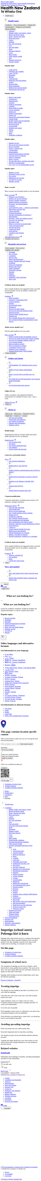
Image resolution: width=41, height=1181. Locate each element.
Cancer (11, 40)
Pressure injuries (18, 887)
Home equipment (14, 86)
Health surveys (13, 515)
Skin (10, 58)
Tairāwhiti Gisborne (15, 270)
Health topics (9, 16)
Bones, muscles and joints (17, 36)
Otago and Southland (15, 265)
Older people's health (15, 56)
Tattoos (11, 130)
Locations (8, 1098)
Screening (12, 206)
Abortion (11, 103)
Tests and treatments (20, 25)
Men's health (13, 54)
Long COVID (13, 73)
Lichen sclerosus (18, 876)
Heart (10, 49)
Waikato (11, 274)
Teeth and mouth (14, 912)
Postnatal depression (15, 213)
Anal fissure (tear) (18, 851)
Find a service (20, 248)
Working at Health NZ (16, 555)
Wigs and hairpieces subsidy (17, 346)
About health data (14, 509)
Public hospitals (14, 298)
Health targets (9, 440)
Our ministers (13, 447)
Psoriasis (15, 889)
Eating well (12, 115)
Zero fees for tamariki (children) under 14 (22, 340)
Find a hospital (10, 248)
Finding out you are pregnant (18, 198)
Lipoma (15, 878)
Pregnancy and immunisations (18, 204)
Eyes (10, 45)
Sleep (10, 133)
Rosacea (15, 890)
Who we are (17, 414)
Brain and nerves (14, 38)
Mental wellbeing (10, 29)
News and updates (10, 1085)
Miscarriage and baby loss (17, 209)
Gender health (13, 119)
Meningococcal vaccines (16, 178)
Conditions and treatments (13, 1080)
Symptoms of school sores (13, 784)
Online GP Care (10, 402)
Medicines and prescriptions (17, 80)
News (7, 459)
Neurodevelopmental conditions (19, 842)
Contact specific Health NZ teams (19, 529)
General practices (14, 302)
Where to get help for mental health (20, 224)
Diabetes (11, 42)
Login (5, 586)
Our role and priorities (16, 418)
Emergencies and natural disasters (19, 117)
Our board (12, 444)
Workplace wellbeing (15, 135)
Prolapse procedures (15, 104)
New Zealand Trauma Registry (18, 518)
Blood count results (15, 97)
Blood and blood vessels (16, 35)
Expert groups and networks (17, 449)
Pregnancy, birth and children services (21, 218)
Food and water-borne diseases (18, 826)
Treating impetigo (10, 786)
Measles (11, 77)
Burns (15, 856)
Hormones (12, 829)
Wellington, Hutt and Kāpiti (17, 277)
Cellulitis (15, 858)
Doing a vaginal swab (15, 148)
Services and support (11, 1101)
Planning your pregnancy (17, 197)
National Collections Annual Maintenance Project (24, 524)
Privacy (7, 1172)
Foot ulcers (16, 865)
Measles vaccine (14, 143)
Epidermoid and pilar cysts (21, 863)
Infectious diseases (14, 51)
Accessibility (9, 1174)
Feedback (8, 296)
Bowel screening (14, 147)
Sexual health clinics (15, 305)
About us (8, 404)
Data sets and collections (16, 507)
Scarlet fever (17, 898)
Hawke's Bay (13, 257)
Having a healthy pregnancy (17, 200)
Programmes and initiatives (17, 419)
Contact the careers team (16, 561)
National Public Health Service (18, 314)
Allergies (11, 31)
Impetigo (15, 872)
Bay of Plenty (13, 254)
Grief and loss (13, 231)
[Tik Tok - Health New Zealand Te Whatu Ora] (2, 1162)
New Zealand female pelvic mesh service (22, 318)
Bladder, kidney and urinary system (20, 33)
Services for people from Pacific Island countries (24, 338)
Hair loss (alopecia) (19, 867)
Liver (10, 835)
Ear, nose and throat (15, 44)
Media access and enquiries (17, 531)
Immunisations (10, 27)
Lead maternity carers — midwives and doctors (23, 207)
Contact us (17, 416)
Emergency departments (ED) (18, 300)
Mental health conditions (16, 840)
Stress (10, 234)
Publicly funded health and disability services (23, 337)
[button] (4, 1068)
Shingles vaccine (14, 181)
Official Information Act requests (19, 533)
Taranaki (11, 272)
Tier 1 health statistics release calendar (21, 513)
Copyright (8, 1176)
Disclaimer (8, 1100)
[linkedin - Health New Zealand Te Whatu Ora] (2, 1117)
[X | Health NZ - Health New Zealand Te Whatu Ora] (2, 1165)
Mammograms (13, 101)
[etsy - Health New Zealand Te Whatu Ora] (20, 1157)
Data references (14, 525)
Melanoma (16, 881)
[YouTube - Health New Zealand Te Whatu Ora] (2, 1159)
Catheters (12, 106)
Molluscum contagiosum (20, 883)
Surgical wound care (19, 907)
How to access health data (17, 511)
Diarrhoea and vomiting (16, 71)
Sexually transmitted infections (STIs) (20, 845)
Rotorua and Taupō (15, 266)
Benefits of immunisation (16, 163)
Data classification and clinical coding (20, 522)
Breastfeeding (13, 216)
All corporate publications (17, 461)
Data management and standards (19, 520)
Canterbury (12, 256)
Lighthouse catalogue (15, 516)
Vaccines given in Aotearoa (17, 156)
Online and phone (11, 353)
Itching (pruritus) (18, 874)
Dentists (11, 303)
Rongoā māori (13, 84)
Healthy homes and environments (19, 121)
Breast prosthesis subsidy (16, 344)
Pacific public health (15, 122)
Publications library (28, 414)
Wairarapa (12, 275)
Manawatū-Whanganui (16, 259)
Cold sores (16, 860)
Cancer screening (14, 110)
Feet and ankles (14, 47)
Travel (11, 131)
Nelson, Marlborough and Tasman (19, 261)
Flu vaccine (12, 176)
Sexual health (13, 126)
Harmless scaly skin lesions (21, 869)
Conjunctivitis (13, 79)
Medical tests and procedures (18, 88)
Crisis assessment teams (16, 225)
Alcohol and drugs (14, 227)
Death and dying (14, 916)
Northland (12, 263)
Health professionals (28, 3)
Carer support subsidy (15, 342)
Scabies (15, 892)
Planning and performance (17, 423)
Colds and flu (13, 70)
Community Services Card (17, 347)
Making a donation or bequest (18, 534)
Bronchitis (12, 75)
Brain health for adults (16, 108)
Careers (19, 3)
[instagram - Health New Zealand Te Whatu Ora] (2, 1114)
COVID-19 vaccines (15, 180)
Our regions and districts (16, 421)
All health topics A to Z (12, 237)
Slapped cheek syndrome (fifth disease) (25, 894)
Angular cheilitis (18, 853)
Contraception (13, 150)
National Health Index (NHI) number (20, 351)
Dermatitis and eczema (20, 862)
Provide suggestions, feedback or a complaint (23, 536)
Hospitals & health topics (9, 3)
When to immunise (15, 157)
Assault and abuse (14, 229)
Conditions (9, 25)
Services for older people (16, 309)
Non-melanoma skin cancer (21, 885)
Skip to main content (7, 2)
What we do (9, 414)
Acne (14, 849)
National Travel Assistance (17, 349)
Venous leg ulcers (18, 908)
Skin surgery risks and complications (24, 901)
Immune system (14, 831)
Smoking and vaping (15, 128)
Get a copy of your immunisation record (21, 165)
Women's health (14, 62)
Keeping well (31, 25)
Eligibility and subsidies (12, 250)
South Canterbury (14, 268)
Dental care (12, 112)
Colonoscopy (13, 99)
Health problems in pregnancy (18, 202)
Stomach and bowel (15, 60)
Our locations (13, 557)
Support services (14, 312)
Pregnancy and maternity (23, 27)
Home (7, 791)
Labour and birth (14, 211)
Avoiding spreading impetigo (14, 788)
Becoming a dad (14, 222)
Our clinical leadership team (17, 445)
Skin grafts (16, 899)
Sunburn (15, 896)
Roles (10, 559)
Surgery (11, 82)
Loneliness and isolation (16, 233)
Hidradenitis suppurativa (20, 871)
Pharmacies (12, 307)
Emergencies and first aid (17, 89)
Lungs (11, 53)
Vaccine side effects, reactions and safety (21, 161)
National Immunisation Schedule (19, 154)
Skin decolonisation (19, 903)
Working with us (14, 425)
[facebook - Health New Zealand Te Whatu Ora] (2, 1111)
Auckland (12, 252)
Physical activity (14, 124)
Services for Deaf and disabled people (21, 311)
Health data (9, 416)
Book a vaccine (14, 159)
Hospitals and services (12, 239)
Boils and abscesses (19, 854)
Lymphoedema (17, 880)
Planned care (13, 316)
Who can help (9, 335)
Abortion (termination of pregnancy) (20, 215)
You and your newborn (16, 220)
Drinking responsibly (15, 113)
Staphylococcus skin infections (22, 905)
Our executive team (15, 442)
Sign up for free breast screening (19, 145)
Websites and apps (10, 1096)
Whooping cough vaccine (17, 174)
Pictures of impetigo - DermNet (10, 980)
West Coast (12, 279)
